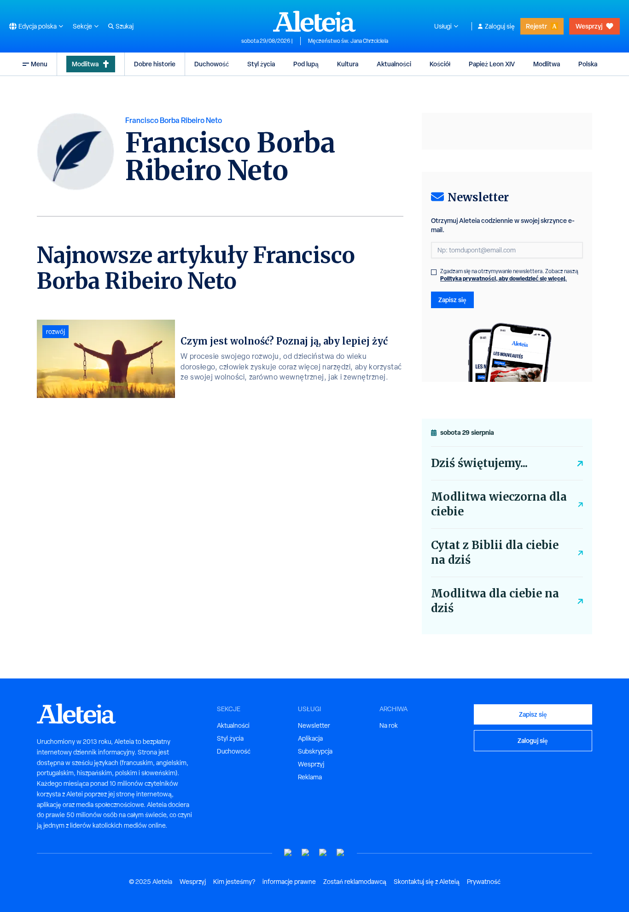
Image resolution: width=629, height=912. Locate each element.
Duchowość (211, 63)
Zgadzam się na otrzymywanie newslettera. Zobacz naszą (509, 275)
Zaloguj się (500, 26)
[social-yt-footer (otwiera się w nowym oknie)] (288, 853)
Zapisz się (452, 299)
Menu (39, 63)
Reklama (310, 777)
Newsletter (314, 725)
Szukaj (125, 26)
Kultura (347, 63)
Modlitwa (85, 63)
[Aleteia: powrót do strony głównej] (314, 21)
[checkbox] (434, 272)
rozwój (55, 331)
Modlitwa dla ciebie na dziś (495, 600)
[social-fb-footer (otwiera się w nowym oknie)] (306, 853)
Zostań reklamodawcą (354, 881)
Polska (587, 63)
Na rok (388, 725)
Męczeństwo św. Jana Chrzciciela (348, 41)
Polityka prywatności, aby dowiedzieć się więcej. (503, 278)
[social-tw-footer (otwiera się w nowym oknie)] (323, 853)
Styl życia (261, 63)
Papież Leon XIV (492, 63)
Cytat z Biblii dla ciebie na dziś (495, 552)
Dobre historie (154, 63)
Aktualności (394, 63)
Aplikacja (310, 738)
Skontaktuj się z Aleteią (427, 881)
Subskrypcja (315, 751)
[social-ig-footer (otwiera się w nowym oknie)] (341, 853)
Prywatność (484, 881)
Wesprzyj (589, 26)
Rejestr (536, 26)
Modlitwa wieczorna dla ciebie (499, 504)
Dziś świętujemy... (479, 463)
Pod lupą (306, 63)
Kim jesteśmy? (234, 881)
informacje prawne (289, 881)
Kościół (440, 63)
